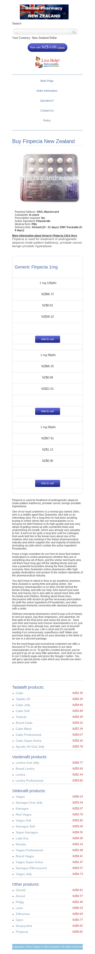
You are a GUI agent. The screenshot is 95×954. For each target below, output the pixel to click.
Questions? (47, 100)
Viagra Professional (29, 850)
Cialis (19, 693)
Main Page (46, 80)
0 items (61, 47)
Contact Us (47, 110)
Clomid (20, 890)
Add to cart (47, 339)
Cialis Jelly (23, 705)
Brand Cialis (24, 723)
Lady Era (22, 838)
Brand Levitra (25, 768)
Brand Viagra (25, 856)
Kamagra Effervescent (31, 868)
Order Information (46, 90)
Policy (47, 120)
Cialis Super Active (29, 740)
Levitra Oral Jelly (27, 762)
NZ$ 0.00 (49, 47)
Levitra (20, 774)
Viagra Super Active (29, 862)
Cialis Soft (23, 711)
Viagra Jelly (24, 874)
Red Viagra (23, 814)
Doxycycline (24, 926)
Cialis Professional (28, 734)
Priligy (20, 902)
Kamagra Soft (25, 826)
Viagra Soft (23, 820)
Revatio (21, 844)
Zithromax (23, 914)
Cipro (19, 920)
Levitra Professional (29, 780)
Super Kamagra (27, 832)
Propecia (22, 932)
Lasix (19, 908)
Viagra (20, 796)
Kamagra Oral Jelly (29, 802)
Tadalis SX (23, 699)
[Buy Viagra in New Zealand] (47, 11)
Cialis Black (24, 728)
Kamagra (22, 808)
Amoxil (20, 896)
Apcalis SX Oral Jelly (30, 746)
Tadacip (21, 717)
